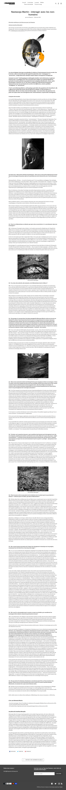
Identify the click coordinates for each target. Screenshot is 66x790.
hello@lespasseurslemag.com (11, 771)
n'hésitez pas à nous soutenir (18, 30)
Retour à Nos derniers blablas (34, 759)
